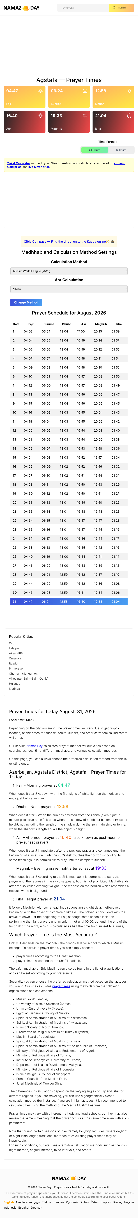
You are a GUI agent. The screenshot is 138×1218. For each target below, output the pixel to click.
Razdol (13, 663)
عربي (37, 1202)
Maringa (14, 688)
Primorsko (16, 668)
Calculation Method (69, 262)
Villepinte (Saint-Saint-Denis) (28, 678)
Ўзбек (95, 1202)
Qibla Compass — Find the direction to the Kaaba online (65, 241)
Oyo (12, 643)
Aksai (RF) (16, 653)
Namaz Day (34, 746)
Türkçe (46, 1202)
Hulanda (14, 683)
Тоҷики (128, 1202)
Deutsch (36, 1207)
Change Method (26, 302)
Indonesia (10, 1207)
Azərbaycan (24, 1202)
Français (58, 1202)
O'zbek (84, 1202)
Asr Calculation (69, 280)
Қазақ (117, 1202)
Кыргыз (106, 1202)
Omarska (15, 658)
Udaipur (14, 648)
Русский (72, 1202)
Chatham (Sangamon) (24, 673)
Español (23, 1207)
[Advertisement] (69, 47)
